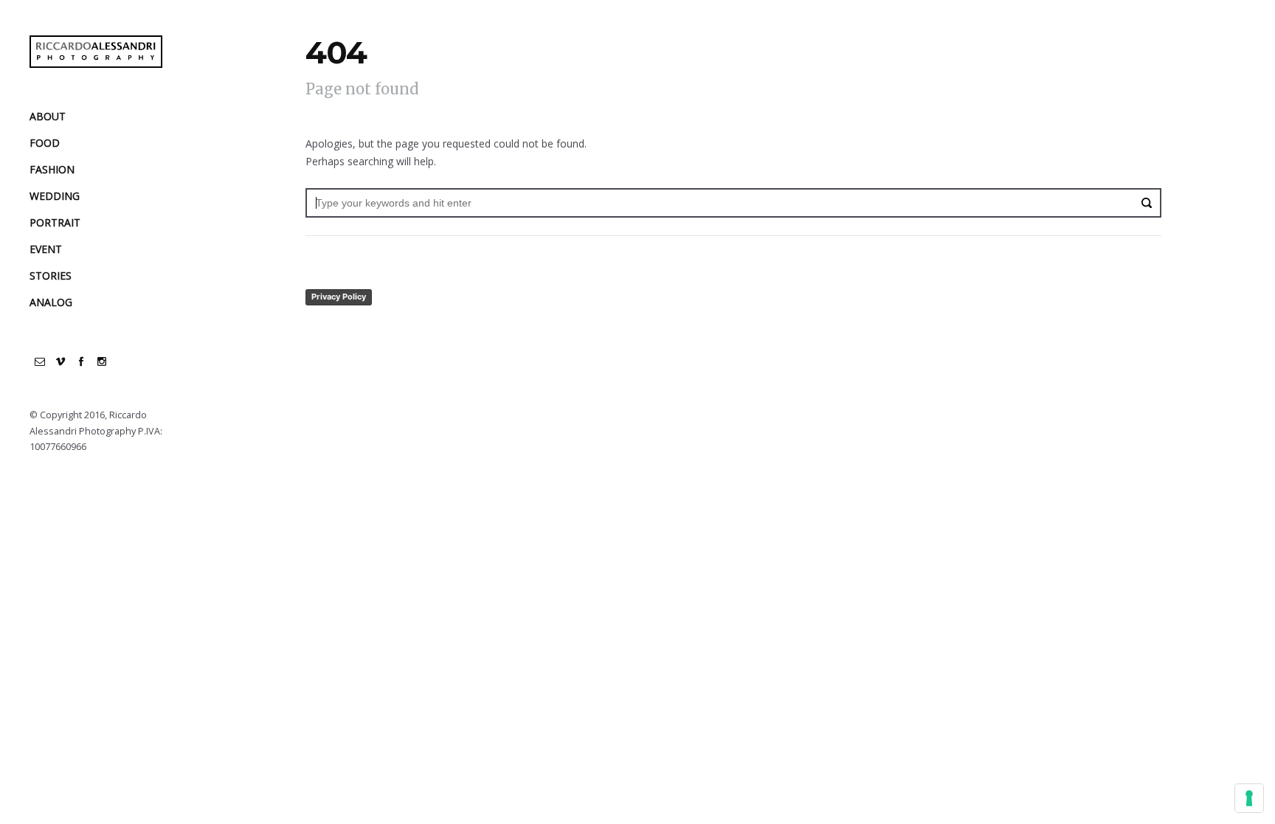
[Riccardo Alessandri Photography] (96, 51)
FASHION (52, 169)
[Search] (1146, 202)
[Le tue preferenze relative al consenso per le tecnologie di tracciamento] (1249, 798)
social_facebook (81, 361)
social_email (40, 361)
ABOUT (48, 116)
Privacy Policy (338, 296)
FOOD (45, 143)
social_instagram (101, 361)
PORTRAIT (55, 222)
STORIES (51, 276)
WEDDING (55, 196)
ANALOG (51, 302)
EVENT (46, 249)
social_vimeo (60, 361)
